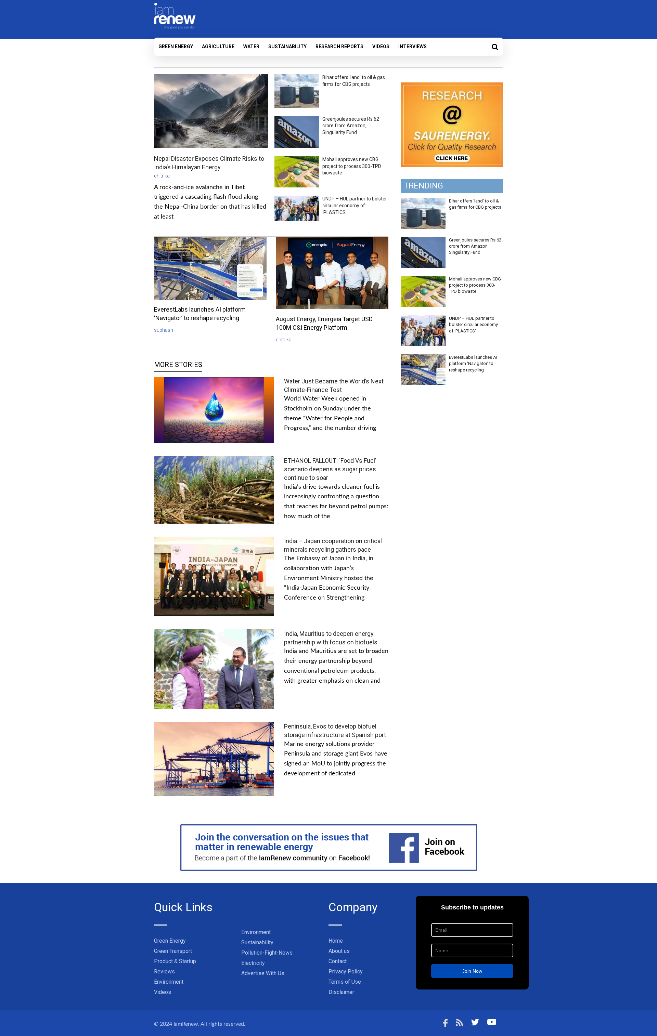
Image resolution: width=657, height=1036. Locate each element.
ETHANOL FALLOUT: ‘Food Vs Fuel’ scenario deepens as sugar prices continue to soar (330, 469)
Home (335, 940)
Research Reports (339, 46)
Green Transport (173, 951)
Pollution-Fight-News (267, 952)
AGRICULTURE (218, 46)
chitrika (162, 176)
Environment (168, 982)
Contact (337, 961)
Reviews (164, 971)
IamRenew (185, 1024)
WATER (251, 46)
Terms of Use (344, 982)
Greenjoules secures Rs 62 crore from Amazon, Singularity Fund (350, 125)
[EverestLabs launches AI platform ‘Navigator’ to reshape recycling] (423, 358)
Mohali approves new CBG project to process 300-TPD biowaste (351, 166)
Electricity (253, 963)
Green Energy (175, 46)
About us (339, 951)
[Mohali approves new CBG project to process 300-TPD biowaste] (423, 280)
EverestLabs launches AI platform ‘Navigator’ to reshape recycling (473, 363)
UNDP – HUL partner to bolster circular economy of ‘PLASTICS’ (354, 205)
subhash (163, 330)
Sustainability (287, 46)
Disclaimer (341, 992)
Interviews (412, 46)
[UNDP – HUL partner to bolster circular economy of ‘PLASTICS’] (423, 319)
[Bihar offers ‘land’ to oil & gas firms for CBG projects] (423, 202)
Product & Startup (175, 961)
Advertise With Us (262, 973)
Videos (380, 46)
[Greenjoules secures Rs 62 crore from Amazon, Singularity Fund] (423, 241)
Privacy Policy (345, 971)
